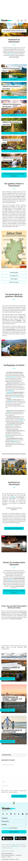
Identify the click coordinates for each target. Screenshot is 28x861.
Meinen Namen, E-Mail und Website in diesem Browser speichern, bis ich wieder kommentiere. (14, 791)
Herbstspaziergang (14, 272)
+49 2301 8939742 (14, 846)
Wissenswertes (5, 821)
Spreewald (7, 435)
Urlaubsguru (5, 818)
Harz (13, 424)
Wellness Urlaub (10, 53)
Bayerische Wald (14, 396)
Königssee (9, 412)
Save (4, 340)
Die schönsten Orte (14, 275)
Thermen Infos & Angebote (13, 528)
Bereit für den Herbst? (14, 282)
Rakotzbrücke (14, 441)
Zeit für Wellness (14, 279)
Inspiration (4, 824)
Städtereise (9, 579)
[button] (14, 831)
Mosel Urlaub (11, 390)
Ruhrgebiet (9, 401)
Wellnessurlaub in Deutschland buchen (14, 175)
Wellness (13, 497)
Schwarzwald (20, 419)
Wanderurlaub (10, 392)
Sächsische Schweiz (11, 376)
